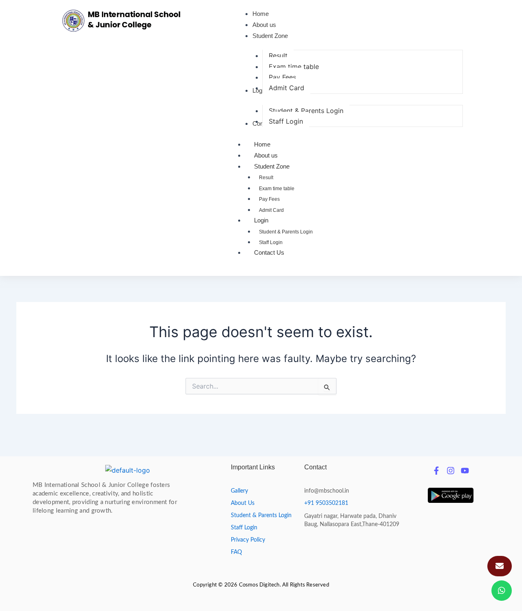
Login (261, 220)
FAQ (236, 552)
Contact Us (269, 252)
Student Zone (272, 166)
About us (266, 155)
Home (262, 144)
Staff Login (271, 242)
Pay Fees (269, 199)
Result (266, 177)
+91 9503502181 (326, 503)
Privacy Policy (248, 540)
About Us (242, 503)
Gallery (239, 491)
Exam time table (276, 188)
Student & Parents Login (286, 232)
